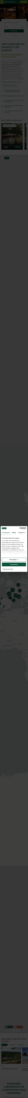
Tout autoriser (14, 564)
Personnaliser (13, 559)
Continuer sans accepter (8, 569)
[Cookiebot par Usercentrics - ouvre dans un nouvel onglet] (19, 528)
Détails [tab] (14, 532)
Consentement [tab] (6, 532)
